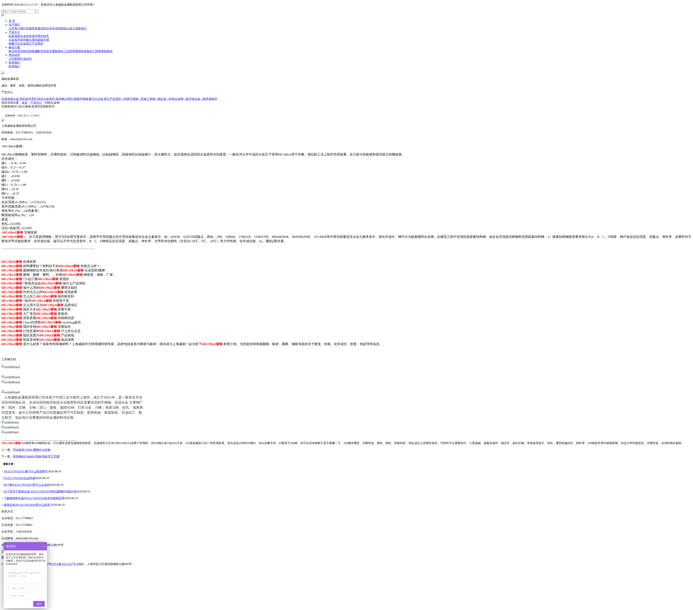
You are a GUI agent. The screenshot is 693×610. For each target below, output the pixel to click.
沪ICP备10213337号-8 (64, 564)
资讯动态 (14, 55)
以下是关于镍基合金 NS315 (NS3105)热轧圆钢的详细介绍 (40, 491)
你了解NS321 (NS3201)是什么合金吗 (27, 484)
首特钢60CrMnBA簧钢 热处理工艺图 (36, 456)
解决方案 (14, 47)
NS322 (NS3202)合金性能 (20, 478)
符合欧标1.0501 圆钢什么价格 (32, 449)
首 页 (12, 20)
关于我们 (14, 24)
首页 (24, 102)
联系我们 (14, 62)
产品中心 (14, 32)
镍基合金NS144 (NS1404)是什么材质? (27, 504)
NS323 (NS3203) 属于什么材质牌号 (26, 471)
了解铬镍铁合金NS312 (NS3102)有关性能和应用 (34, 498)
